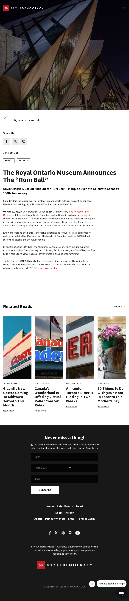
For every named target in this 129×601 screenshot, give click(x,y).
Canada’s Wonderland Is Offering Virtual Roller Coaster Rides (48, 397)
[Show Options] (82, 468)
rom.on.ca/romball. (48, 268)
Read (79, 506)
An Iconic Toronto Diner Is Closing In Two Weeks (79, 395)
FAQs (71, 519)
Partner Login (86, 519)
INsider (69, 513)
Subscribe (45, 490)
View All (119, 306)
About (38, 519)
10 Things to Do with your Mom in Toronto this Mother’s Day (110, 395)
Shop (58, 513)
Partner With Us (55, 519)
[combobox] (51, 468)
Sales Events (65, 506)
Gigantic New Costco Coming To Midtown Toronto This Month (15, 397)
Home (50, 506)
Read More (8, 410)
